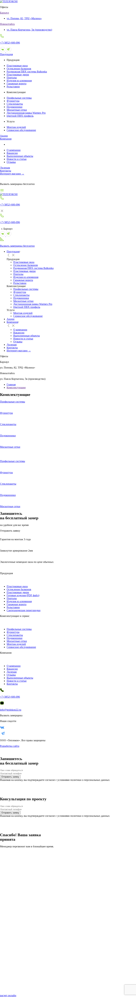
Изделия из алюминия (19, 80)
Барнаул (4, 12)
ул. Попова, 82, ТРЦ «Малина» (24, 18)
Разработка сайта (9, 746)
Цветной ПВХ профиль (20, 115)
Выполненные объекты (20, 156)
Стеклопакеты (15, 103)
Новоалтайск (7, 24)
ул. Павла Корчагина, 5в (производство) (29, 29)
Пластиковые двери (18, 74)
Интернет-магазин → (12, 173)
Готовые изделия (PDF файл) (23, 595)
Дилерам (5, 167)
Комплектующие (16, 387)
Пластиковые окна (17, 65)
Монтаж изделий (16, 127)
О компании (14, 150)
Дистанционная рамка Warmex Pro (26, 112)
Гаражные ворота (16, 83)
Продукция (6, 54)
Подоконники (14, 106)
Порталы (12, 77)
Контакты (5, 170)
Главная (11, 384)
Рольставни (13, 86)
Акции (4, 135)
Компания (5, 138)
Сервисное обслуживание (21, 130)
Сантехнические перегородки (23, 610)
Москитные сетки (17, 109)
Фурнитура (13, 100)
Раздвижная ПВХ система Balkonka (27, 71)
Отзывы (11, 162)
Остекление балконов (19, 68)
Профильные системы (19, 97)
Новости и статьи (17, 159)
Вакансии (12, 153)
